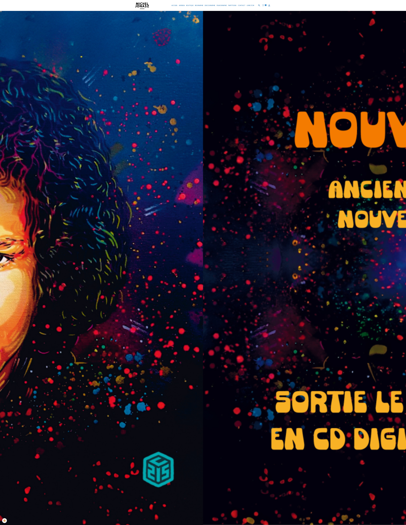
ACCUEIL (174, 5)
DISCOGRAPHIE (210, 5)
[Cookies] (4, 520)
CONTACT (241, 5)
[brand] (142, 5)
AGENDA (182, 5)
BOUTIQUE (189, 5)
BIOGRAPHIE (199, 5)
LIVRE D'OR (250, 5)
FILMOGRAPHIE (222, 5)
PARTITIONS (232, 5)
